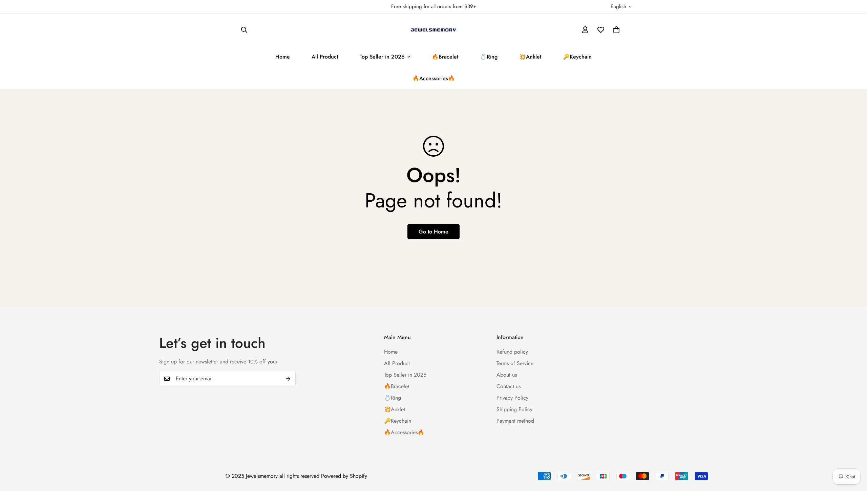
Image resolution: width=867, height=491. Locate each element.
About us (506, 375)
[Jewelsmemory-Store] (433, 30)
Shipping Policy (514, 409)
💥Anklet (530, 57)
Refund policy (512, 352)
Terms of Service (514, 363)
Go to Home (433, 232)
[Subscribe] (288, 378)
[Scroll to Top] (854, 454)
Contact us (508, 386)
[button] (616, 30)
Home (282, 57)
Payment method (515, 421)
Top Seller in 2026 (382, 57)
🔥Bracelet (445, 57)
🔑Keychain (577, 57)
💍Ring (489, 57)
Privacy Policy (512, 398)
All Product (325, 57)
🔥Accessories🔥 (434, 78)
